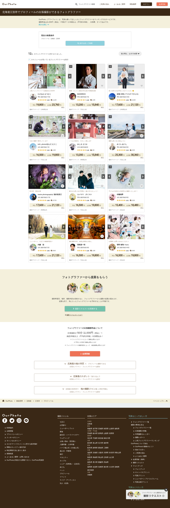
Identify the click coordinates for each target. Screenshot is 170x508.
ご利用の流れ (104, 4)
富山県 (95, 443)
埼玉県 (89, 438)
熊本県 (106, 467)
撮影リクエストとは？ (74, 315)
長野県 (111, 433)
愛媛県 (100, 462)
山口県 (111, 457)
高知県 (106, 462)
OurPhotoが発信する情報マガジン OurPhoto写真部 (25, 460)
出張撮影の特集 (141, 431)
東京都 (100, 438)
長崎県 (100, 467)
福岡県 (89, 467)
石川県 (100, 443)
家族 (61, 432)
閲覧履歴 (133, 4)
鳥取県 (89, 457)
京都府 (95, 452)
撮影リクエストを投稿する (86, 309)
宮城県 (100, 429)
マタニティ (64, 457)
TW (11, 420)
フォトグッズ (138, 466)
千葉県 (95, 438)
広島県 (106, 457)
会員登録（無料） (139, 459)
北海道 (89, 424)
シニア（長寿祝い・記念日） (70, 464)
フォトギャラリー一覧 (143, 428)
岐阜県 (89, 448)
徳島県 (89, 462)
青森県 (89, 429)
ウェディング (65, 438)
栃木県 (95, 433)
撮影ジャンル (63, 416)
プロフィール (65, 473)
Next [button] (103, 76)
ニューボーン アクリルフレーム (146, 479)
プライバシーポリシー (15, 434)
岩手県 (95, 429)
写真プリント (140, 475)
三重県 (106, 448)
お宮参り (63, 425)
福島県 (116, 429)
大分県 (111, 467)
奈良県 (111, 452)
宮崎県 (116, 467)
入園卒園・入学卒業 (67, 444)
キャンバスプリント (142, 472)
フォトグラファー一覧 (141, 422)
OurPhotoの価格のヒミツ (144, 446)
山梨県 (106, 433)
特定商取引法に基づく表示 (16, 450)
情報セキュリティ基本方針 (16, 447)
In (19, 420)
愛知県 (100, 448)
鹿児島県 (90, 470)
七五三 (62, 422)
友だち (62, 467)
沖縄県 (89, 475)
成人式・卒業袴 (65, 451)
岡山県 (100, 457)
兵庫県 (106, 452)
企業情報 (10, 431)
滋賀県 (89, 452)
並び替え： (129, 54)
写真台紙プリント (141, 482)
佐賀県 (95, 467)
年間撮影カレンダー (142, 434)
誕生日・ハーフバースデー (69, 435)
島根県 (95, 457)
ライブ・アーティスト (68, 480)
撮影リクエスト (138, 463)
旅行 (61, 454)
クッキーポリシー (13, 437)
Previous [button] (69, 76)
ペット (62, 470)
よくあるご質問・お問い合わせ (18, 457)
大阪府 (100, 452)
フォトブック (140, 469)
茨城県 (89, 433)
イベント (63, 477)
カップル (63, 461)
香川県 (95, 462)
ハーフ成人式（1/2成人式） (70, 448)
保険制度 (10, 454)
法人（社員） (65, 483)
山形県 (111, 429)
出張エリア (92, 416)
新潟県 (89, 443)
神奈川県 (107, 438)
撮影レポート (140, 437)
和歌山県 (117, 452)
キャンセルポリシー (14, 441)
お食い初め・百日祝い (68, 441)
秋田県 (106, 429)
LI (26, 420)
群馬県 (100, 433)
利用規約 (10, 428)
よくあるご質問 (119, 4)
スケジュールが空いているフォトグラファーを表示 (49, 60)
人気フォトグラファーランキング (147, 441)
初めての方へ (140, 450)
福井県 (106, 443)
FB (4, 420)
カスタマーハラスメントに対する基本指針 (22, 444)
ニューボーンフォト (67, 428)
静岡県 (95, 448)
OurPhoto (11, 415)
